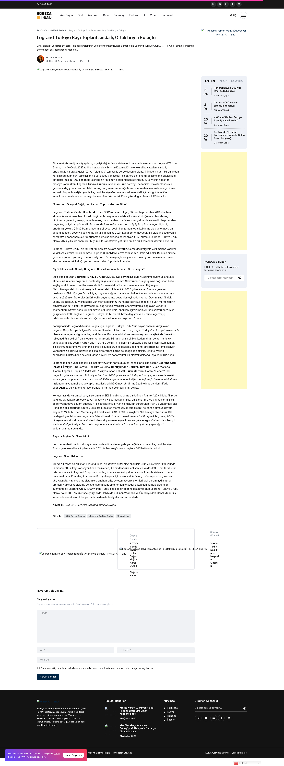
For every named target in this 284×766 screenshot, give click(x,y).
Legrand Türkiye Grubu (101, 516)
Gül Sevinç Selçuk (76, 516)
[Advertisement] (224, 201)
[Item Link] (111, 713)
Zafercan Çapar (221, 95)
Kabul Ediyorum (73, 755)
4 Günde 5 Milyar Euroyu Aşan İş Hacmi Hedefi (228, 119)
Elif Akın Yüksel (54, 57)
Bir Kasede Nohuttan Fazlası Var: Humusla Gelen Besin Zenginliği (229, 135)
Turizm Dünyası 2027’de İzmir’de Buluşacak (227, 89)
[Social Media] (213, 4)
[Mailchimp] (240, 277)
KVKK (23, 756)
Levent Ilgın (124, 516)
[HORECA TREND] (44, 15)
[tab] (210, 81)
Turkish (242, 763)
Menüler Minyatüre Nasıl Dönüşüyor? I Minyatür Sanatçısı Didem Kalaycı (138, 728)
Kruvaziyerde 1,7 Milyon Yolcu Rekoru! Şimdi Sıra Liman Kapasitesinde (137, 710)
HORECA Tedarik (58, 30)
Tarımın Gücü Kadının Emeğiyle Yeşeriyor (226, 104)
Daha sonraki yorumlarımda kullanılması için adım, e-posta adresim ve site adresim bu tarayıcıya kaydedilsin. (97, 668)
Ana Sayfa (42, 30)
